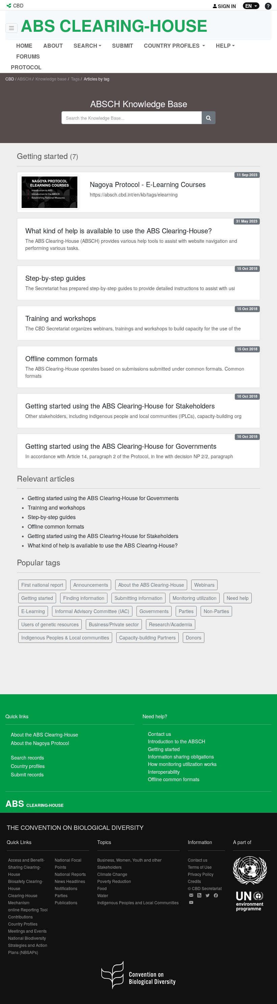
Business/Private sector (114, 624)
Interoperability (164, 771)
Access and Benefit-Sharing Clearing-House (26, 867)
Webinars (204, 584)
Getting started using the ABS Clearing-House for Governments (121, 446)
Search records (27, 757)
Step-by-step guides (55, 278)
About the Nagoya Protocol (40, 742)
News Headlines (70, 881)
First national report (42, 584)
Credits (194, 881)
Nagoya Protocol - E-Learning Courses (148, 184)
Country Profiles (22, 924)
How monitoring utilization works (182, 763)
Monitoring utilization (195, 597)
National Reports (70, 874)
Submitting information (138, 597)
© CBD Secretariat (205, 888)
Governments (154, 611)
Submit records (27, 774)
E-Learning (33, 611)
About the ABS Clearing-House (151, 584)
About (53, 45)
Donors (193, 637)
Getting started (37, 597)
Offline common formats (61, 358)
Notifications (66, 888)
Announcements (90, 584)
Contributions (20, 916)
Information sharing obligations (181, 756)
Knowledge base (51, 78)
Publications (66, 902)
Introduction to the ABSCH (176, 741)
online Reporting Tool (28, 909)
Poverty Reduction (114, 881)
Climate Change (112, 874)
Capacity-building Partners (147, 637)
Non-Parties (216, 611)
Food (102, 888)
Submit (122, 45)
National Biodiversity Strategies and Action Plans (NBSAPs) (27, 945)
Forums (28, 56)
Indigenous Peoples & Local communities (65, 637)
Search (85, 45)
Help (223, 45)
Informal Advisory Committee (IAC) (92, 611)
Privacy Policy (200, 874)
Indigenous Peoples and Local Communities (138, 902)
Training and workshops (60, 318)
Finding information (83, 597)
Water (102, 895)
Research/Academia (170, 624)
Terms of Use (200, 867)
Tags (75, 78)
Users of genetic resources (50, 624)
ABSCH (24, 78)
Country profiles (28, 765)
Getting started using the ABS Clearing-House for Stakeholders (120, 406)
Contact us (159, 733)
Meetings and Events (27, 931)
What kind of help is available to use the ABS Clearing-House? (118, 230)
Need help (238, 597)
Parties (186, 611)
